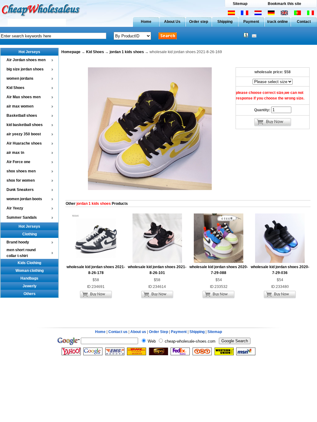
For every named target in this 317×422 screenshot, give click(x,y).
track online (277, 21)
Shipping (224, 21)
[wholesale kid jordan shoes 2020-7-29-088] (218, 262)
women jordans (20, 78)
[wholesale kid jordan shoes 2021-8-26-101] (157, 262)
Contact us (118, 332)
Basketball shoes (22, 115)
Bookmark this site (284, 4)
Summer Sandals (22, 217)
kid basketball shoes (25, 125)
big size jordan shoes (25, 69)
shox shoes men (21, 171)
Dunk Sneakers (20, 190)
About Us (172, 21)
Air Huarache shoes (24, 143)
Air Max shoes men (24, 97)
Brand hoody (18, 242)
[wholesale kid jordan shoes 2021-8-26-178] (96, 262)
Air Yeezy (15, 208)
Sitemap (240, 4)
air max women (20, 106)
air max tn (15, 152)
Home (146, 21)
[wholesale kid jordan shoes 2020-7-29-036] (280, 262)
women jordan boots (24, 199)
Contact (304, 21)
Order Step (159, 332)
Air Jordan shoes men (26, 60)
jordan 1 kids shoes (127, 52)
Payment (251, 21)
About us (138, 332)
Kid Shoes (15, 88)
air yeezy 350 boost (24, 134)
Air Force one (18, 162)
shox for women (21, 180)
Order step (198, 21)
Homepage (70, 52)
